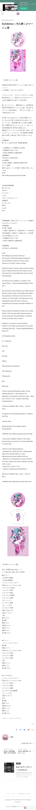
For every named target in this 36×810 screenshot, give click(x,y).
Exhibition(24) (5, 718)
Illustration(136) (12, 718)
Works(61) (19, 718)
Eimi (11, 737)
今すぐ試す (23, 8)
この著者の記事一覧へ (26, 743)
